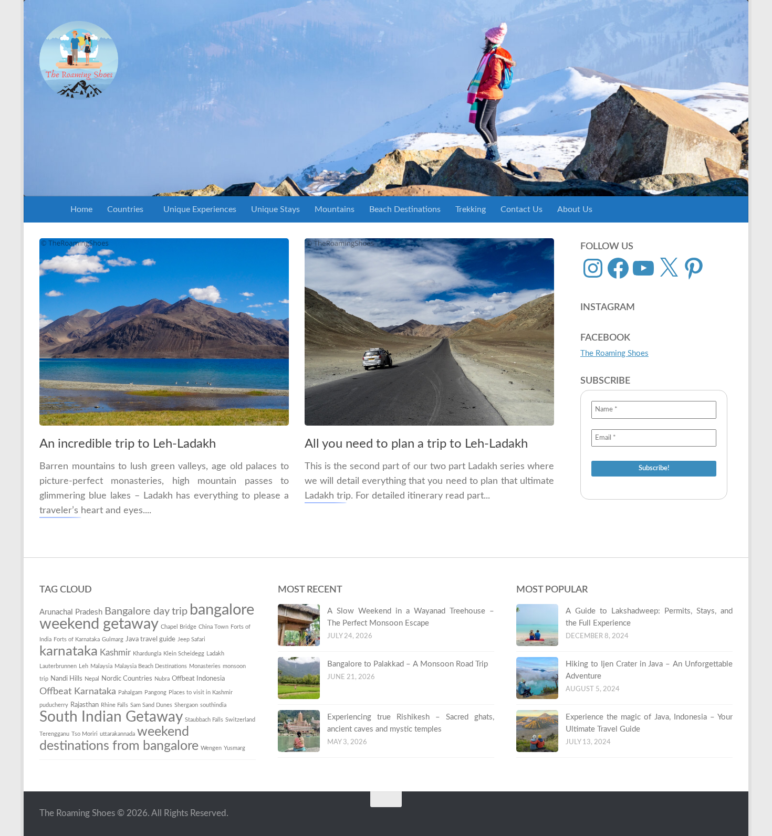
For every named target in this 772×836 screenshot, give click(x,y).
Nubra (162, 679)
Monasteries (205, 666)
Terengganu (54, 734)
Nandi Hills (66, 678)
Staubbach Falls (204, 720)
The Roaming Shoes (614, 353)
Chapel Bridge (178, 627)
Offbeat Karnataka (77, 691)
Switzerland (240, 720)
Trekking (470, 209)
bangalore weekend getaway (146, 617)
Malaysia (101, 666)
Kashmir (115, 652)
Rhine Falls (114, 705)
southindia (213, 705)
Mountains (334, 209)
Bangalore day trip (146, 611)
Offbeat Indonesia (198, 678)
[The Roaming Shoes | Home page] (78, 60)
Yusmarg (234, 748)
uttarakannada (117, 734)
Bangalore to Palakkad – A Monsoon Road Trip (407, 664)
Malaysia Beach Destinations (150, 666)
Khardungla (147, 654)
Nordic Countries (126, 678)
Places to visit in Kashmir (201, 692)
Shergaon (186, 705)
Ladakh (215, 654)
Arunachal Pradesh (70, 612)
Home (81, 209)
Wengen (211, 748)
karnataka (68, 651)
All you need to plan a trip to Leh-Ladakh (416, 444)
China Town (213, 627)
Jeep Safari (191, 639)
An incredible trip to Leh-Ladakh (127, 444)
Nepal (92, 679)
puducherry (53, 705)
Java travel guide (150, 639)
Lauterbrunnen (58, 666)
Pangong (155, 692)
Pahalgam (130, 692)
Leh (83, 666)
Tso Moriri (84, 734)
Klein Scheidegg (183, 654)
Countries (125, 209)
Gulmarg (112, 639)
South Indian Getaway (111, 717)
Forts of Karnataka (77, 639)
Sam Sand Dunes (151, 705)
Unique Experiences (199, 209)
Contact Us (521, 209)
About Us (574, 209)
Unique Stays (275, 209)
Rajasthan (84, 704)
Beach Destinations (405, 209)
